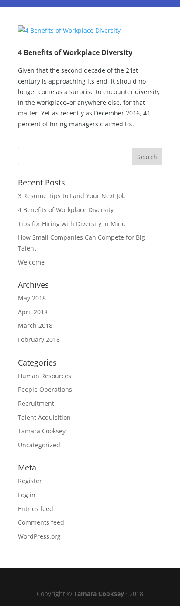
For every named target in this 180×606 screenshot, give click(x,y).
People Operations (45, 389)
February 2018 (39, 339)
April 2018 (33, 312)
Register (30, 481)
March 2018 (35, 325)
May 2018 (32, 298)
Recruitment (36, 403)
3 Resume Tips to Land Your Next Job (72, 196)
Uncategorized (39, 445)
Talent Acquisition (44, 417)
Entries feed (35, 509)
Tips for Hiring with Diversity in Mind (72, 223)
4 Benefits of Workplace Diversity (75, 52)
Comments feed (41, 522)
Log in (26, 495)
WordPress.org (39, 536)
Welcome (31, 262)
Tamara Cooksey (42, 431)
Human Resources (44, 376)
